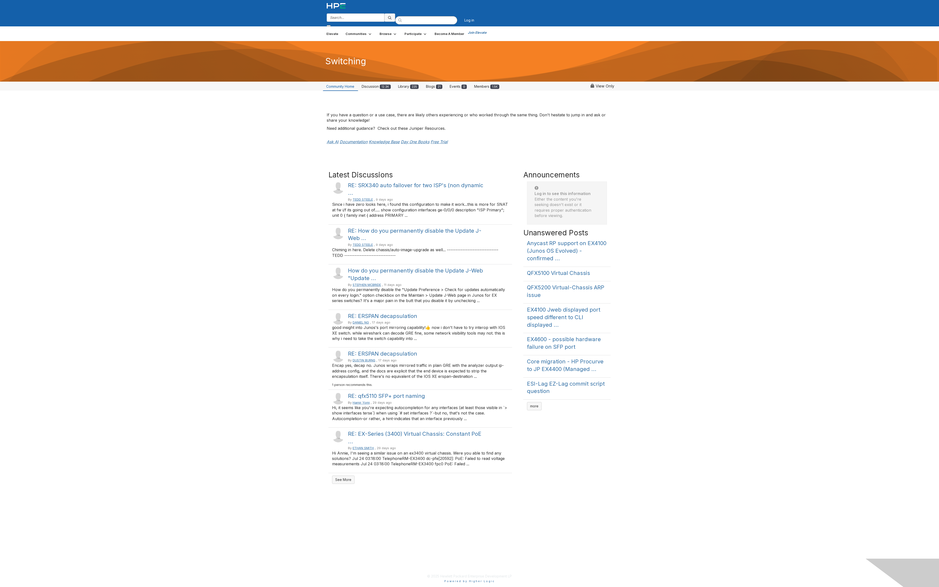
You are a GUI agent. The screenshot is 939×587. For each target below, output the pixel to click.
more (534, 406)
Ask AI (332, 141)
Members (486, 86)
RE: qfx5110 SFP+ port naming (386, 396)
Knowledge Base (384, 141)
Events (457, 86)
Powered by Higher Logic (469, 581)
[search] (389, 17)
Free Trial (439, 141)
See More (343, 480)
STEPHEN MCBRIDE (367, 285)
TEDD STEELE (363, 199)
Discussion (375, 86)
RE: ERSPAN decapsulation (382, 316)
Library (407, 86)
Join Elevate (477, 32)
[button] (359, 33)
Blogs (433, 86)
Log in (469, 20)
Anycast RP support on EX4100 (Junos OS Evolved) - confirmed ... (566, 250)
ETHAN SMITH (363, 448)
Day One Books (415, 141)
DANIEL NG (361, 322)
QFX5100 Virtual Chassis (558, 273)
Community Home (340, 86)
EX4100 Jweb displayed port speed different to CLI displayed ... (563, 317)
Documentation (354, 141)
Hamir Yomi (361, 402)
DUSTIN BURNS (364, 360)
